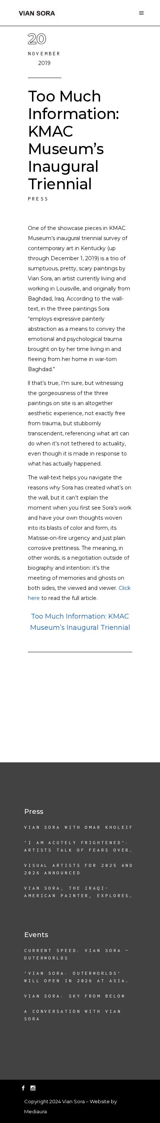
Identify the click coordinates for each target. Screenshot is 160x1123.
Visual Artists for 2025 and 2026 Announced (79, 869)
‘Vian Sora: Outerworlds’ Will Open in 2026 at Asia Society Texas (75, 977)
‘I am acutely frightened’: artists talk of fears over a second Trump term (76, 847)
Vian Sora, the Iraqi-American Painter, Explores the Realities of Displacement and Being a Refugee (76, 892)
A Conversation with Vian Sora (73, 1015)
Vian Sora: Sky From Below (75, 995)
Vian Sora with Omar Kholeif (79, 827)
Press (38, 199)
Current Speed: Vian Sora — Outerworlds (76, 954)
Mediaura (35, 1111)
